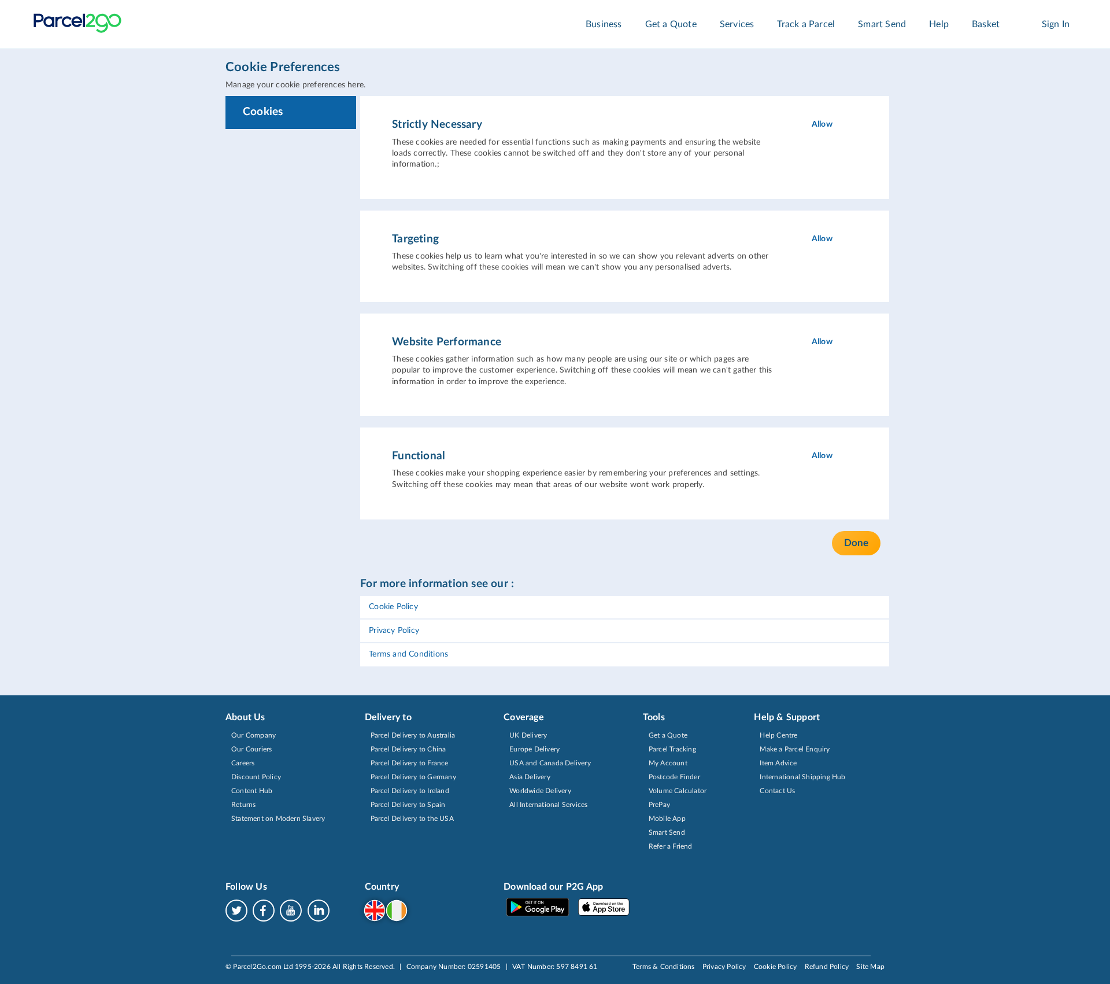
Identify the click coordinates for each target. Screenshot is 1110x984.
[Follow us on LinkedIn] (319, 910)
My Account (668, 763)
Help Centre (778, 735)
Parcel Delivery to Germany (413, 776)
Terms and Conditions (408, 654)
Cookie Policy (393, 607)
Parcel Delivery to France (410, 763)
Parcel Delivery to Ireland (410, 790)
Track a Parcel (806, 24)
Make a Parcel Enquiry (795, 749)
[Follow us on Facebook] (266, 910)
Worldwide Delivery (540, 790)
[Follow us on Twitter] (238, 910)
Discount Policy (256, 776)
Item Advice (778, 763)
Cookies (263, 111)
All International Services (548, 804)
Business (604, 24)
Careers (242, 763)
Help (939, 24)
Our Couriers (251, 749)
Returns (243, 804)
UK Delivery (528, 735)
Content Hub (251, 790)
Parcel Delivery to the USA (412, 818)
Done (856, 543)
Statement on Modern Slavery (278, 818)
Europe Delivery (534, 749)
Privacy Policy (394, 630)
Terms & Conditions (663, 966)
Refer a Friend (671, 846)
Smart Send (667, 832)
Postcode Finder (674, 776)
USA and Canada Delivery (550, 763)
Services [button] (737, 24)
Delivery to (388, 717)
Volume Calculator (677, 790)
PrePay (659, 804)
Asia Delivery (529, 776)
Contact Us (777, 790)
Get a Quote (671, 24)
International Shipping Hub (802, 776)
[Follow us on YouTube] (293, 910)
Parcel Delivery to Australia (413, 735)
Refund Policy (827, 966)
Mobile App (667, 818)
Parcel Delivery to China (408, 749)
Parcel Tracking (672, 749)
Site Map (870, 966)
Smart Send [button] (882, 24)
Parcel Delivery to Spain (408, 804)
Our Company (253, 735)
